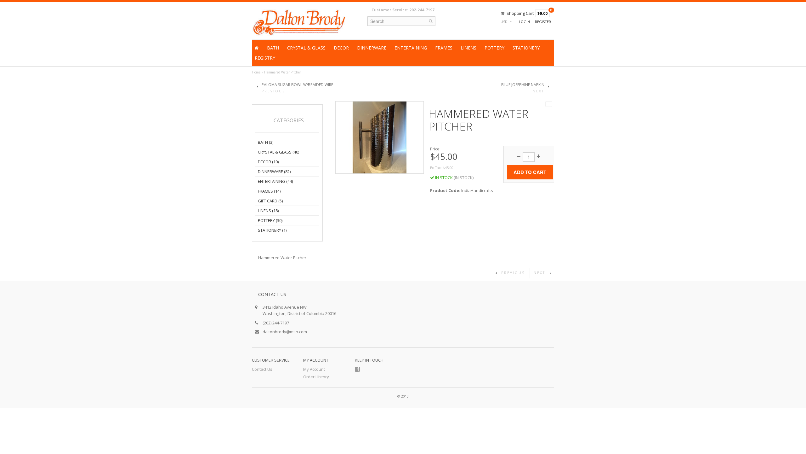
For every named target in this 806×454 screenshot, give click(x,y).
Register (543, 21)
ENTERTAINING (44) (275, 181)
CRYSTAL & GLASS (306, 48)
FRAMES (443, 48)
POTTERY (494, 48)
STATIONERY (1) (272, 230)
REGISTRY (265, 58)
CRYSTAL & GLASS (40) (278, 152)
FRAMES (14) (269, 191)
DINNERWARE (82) (274, 171)
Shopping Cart (520, 13)
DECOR (341, 48)
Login (524, 21)
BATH (273, 48)
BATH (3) (265, 142)
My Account (314, 369)
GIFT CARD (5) (270, 201)
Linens (468, 48)
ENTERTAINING (410, 48)
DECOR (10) (268, 162)
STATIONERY (526, 48)
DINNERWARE (371, 48)
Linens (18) (268, 210)
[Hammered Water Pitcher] (380, 137)
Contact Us (262, 369)
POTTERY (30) (270, 220)
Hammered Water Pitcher (282, 72)
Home (256, 72)
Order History (316, 377)
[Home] (257, 48)
